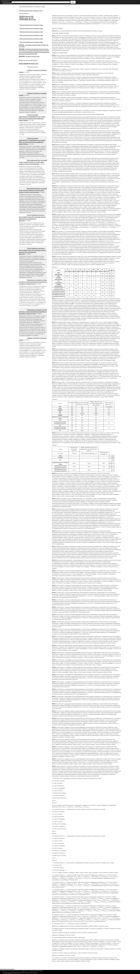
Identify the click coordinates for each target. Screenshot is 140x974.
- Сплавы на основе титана (29, 56)
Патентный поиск (7, 2)
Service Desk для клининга (7, 969)
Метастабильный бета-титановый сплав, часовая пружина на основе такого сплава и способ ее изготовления (33, 162)
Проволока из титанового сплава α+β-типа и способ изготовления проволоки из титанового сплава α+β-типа (33, 282)
